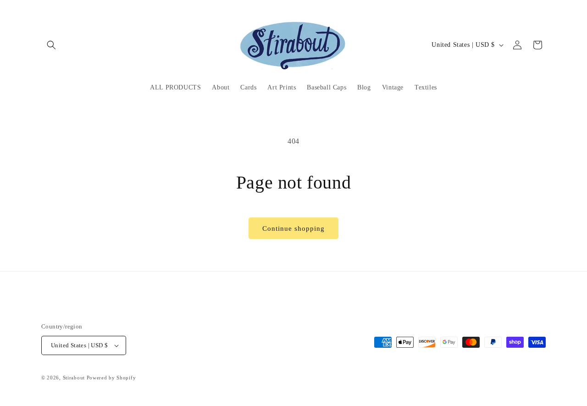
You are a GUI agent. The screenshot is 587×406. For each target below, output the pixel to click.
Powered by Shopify (111, 377)
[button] (51, 45)
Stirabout (74, 377)
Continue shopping (293, 228)
